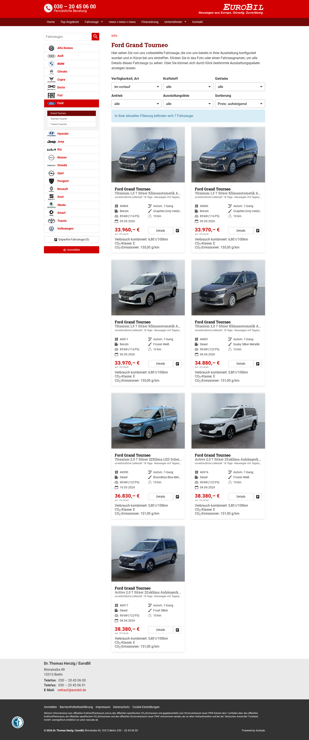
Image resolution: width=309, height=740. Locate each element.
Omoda (62, 165)
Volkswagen (65, 228)
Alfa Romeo (65, 48)
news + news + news (122, 22)
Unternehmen (173, 22)
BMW (60, 64)
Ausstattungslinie (176, 96)
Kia (59, 149)
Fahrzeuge (92, 22)
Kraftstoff (170, 79)
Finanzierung (149, 22)
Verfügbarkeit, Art (125, 79)
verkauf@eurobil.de (71, 690)
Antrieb (117, 96)
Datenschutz (121, 707)
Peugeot (63, 181)
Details (160, 230)
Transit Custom (58, 124)
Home (51, 22)
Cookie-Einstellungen (146, 707)
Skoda (61, 205)
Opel (60, 173)
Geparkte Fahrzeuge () (73, 239)
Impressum (103, 707)
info (114, 36)
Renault (62, 189)
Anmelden (50, 707)
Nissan (62, 157)
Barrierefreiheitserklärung (76, 707)
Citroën (62, 71)
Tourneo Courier (58, 118)
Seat (60, 197)
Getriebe (221, 79)
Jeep (60, 141)
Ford (60, 103)
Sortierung (223, 96)
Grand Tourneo (58, 113)
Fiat (60, 95)
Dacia (61, 87)
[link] (177, 230)
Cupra (61, 79)
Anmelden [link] (73, 249)
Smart (61, 213)
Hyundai (63, 134)
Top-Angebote (70, 22)
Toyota (62, 221)
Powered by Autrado (253, 730)
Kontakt (197, 22)
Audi (60, 56)
